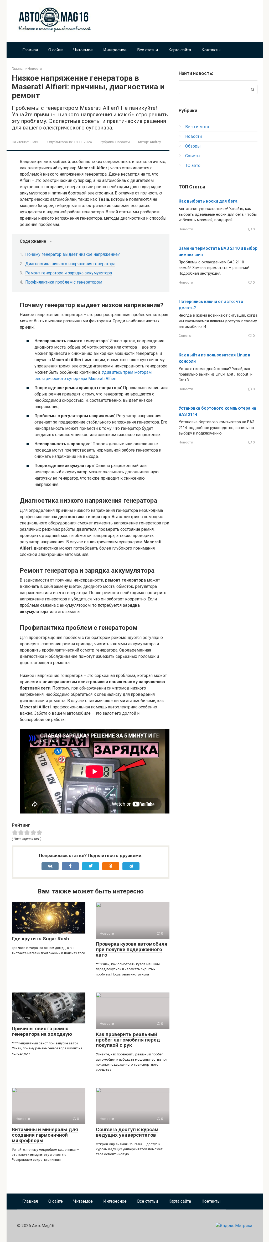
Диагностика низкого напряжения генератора (70, 263)
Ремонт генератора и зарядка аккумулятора (68, 272)
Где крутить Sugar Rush (40, 939)
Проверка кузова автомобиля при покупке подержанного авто (131, 949)
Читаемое (83, 49)
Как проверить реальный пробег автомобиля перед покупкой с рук (128, 1039)
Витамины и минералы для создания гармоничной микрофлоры (45, 1134)
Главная (30, 49)
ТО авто (192, 165)
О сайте (55, 49)
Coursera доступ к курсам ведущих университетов (127, 1132)
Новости (122, 142)
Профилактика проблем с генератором (63, 282)
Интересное (115, 49)
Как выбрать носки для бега (208, 201)
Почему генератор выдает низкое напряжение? (72, 254)
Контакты (211, 49)
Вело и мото (197, 126)
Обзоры (193, 146)
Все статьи (147, 49)
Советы (192, 155)
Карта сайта (179, 49)
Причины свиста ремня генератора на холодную (42, 1031)
